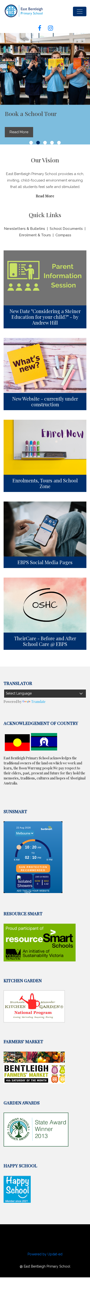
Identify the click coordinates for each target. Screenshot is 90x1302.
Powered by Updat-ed (45, 1254)
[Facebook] (39, 26)
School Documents (66, 228)
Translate (38, 701)
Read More (45, 195)
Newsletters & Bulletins (24, 228)
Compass (63, 235)
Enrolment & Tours (35, 235)
